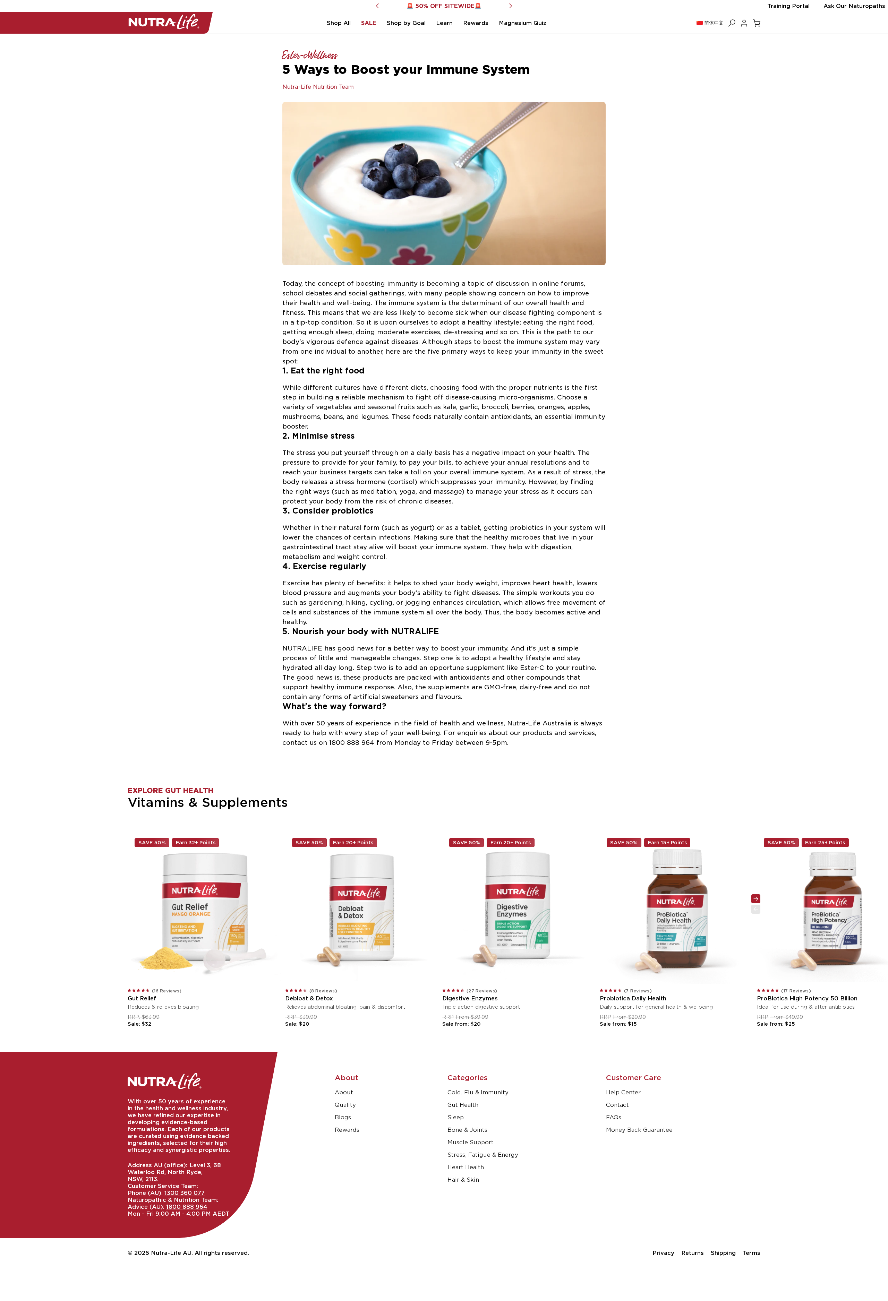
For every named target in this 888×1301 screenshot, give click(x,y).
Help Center (623, 1092)
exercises (425, 332)
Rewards (347, 1129)
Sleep (455, 1117)
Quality (345, 1104)
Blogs (343, 1117)
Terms (751, 1253)
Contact (617, 1104)
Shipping (723, 1253)
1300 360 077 (184, 1193)
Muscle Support (470, 1142)
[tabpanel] (444, 885)
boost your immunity (473, 648)
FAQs (613, 1117)
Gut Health (462, 1104)
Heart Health (465, 1167)
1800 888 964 (186, 1206)
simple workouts (543, 592)
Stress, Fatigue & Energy (482, 1154)
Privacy (663, 1253)
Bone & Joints (467, 1129)
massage (448, 491)
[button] (339, 23)
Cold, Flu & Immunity (478, 1092)
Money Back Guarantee (639, 1129)
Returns (692, 1253)
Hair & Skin (463, 1179)
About (344, 1092)
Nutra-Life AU (171, 1253)
